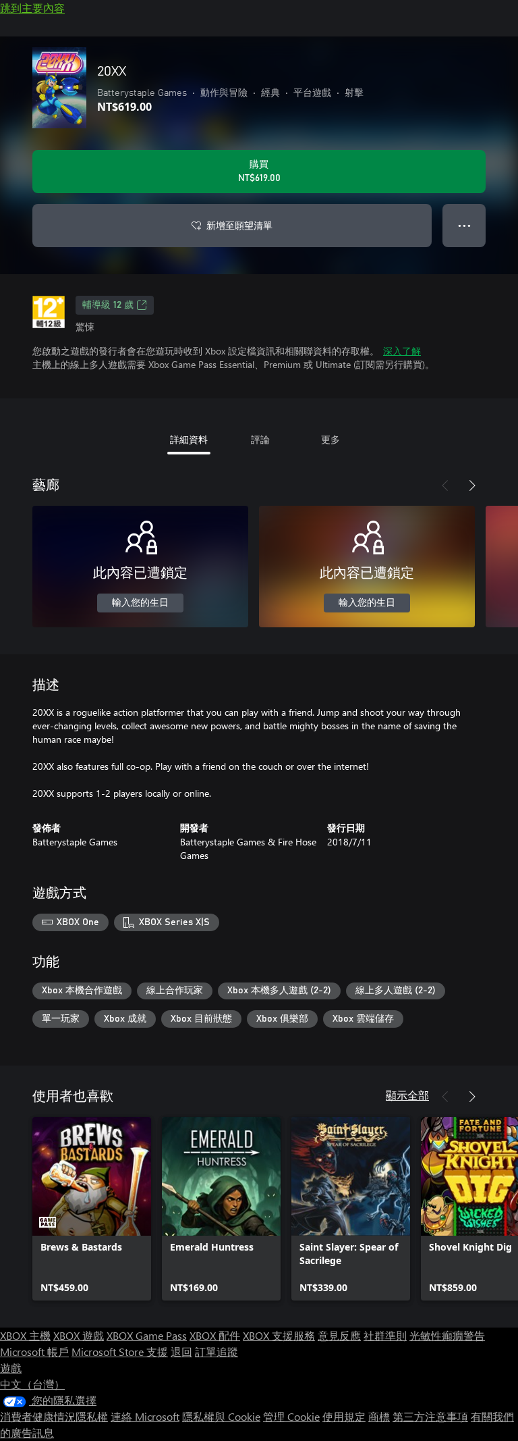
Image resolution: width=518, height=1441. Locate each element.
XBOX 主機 (25, 1335)
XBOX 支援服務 (279, 1335)
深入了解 (402, 350)
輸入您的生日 (140, 603)
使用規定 (344, 1416)
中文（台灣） (32, 1384)
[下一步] (472, 485)
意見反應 (339, 1335)
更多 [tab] (330, 439)
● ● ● (464, 225)
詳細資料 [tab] (189, 439)
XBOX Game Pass (147, 1335)
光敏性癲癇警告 (447, 1335)
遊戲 (11, 1368)
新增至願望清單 (239, 225)
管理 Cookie (291, 1416)
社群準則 (385, 1335)
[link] (91, 1209)
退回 (181, 1351)
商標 (379, 1416)
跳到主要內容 (32, 8)
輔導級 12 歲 (108, 305)
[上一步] (445, 485)
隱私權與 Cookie (221, 1416)
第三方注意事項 (430, 1416)
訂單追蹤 (216, 1351)
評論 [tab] (260, 439)
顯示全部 (407, 1095)
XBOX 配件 (215, 1335)
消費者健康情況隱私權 (54, 1416)
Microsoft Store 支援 (119, 1351)
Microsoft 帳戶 (34, 1351)
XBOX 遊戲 (78, 1335)
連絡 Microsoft (145, 1416)
